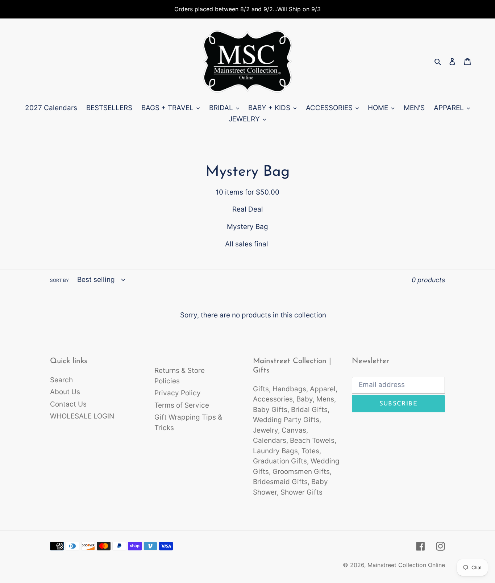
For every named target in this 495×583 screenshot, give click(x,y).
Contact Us (68, 404)
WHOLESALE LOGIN (82, 416)
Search (61, 380)
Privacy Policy (177, 393)
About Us (65, 392)
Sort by (59, 280)
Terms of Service (181, 405)
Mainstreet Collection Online (406, 565)
